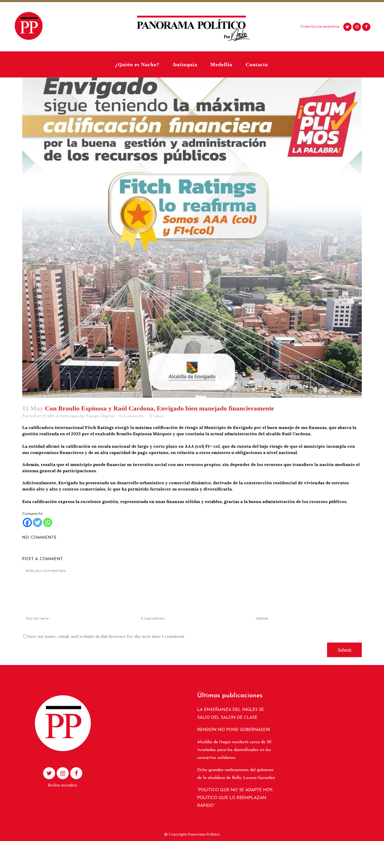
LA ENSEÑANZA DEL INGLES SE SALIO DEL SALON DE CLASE (230, 714)
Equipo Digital (100, 416)
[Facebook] (27, 522)
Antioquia (69, 416)
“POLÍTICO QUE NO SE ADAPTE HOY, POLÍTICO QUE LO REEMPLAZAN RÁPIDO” (235, 798)
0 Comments (131, 416)
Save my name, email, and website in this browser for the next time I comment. (106, 636)
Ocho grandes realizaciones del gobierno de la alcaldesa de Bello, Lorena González (236, 774)
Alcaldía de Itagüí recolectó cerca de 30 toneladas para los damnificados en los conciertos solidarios (234, 750)
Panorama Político (204, 834)
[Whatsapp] (47, 522)
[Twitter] (37, 522)
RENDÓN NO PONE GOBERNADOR (233, 730)
